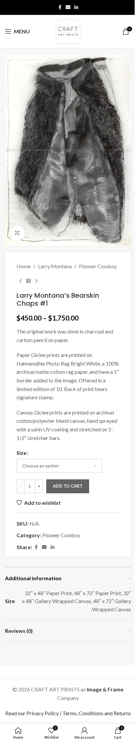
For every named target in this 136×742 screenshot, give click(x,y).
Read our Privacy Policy (32, 713)
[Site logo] (68, 30)
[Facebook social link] (60, 7)
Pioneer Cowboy (98, 266)
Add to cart (68, 486)
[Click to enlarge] (17, 233)
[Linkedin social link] (76, 7)
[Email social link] (68, 7)
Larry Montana (55, 266)
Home (24, 266)
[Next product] (36, 281)
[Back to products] (28, 281)
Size (21, 453)
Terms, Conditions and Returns (96, 713)
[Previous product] (20, 281)
